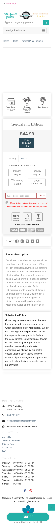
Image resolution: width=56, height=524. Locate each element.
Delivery (12, 158)
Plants (15, 41)
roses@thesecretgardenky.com (21, 421)
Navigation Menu (15, 30)
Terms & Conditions (11, 440)
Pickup (24, 158)
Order (28, 517)
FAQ (4, 451)
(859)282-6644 (13, 415)
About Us (6, 437)
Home (6, 41)
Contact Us (7, 447)
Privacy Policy (9, 444)
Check (42, 196)
